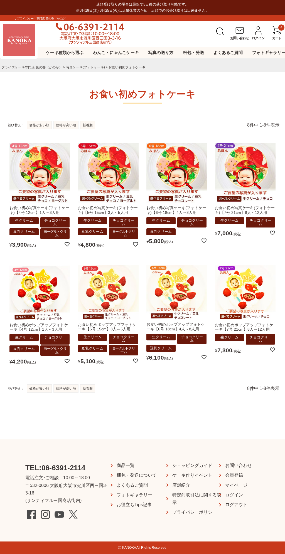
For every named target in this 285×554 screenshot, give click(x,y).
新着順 (88, 125)
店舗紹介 (181, 485)
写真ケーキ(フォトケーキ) (85, 67)
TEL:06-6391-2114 (55, 468)
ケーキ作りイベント (192, 475)
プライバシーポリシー (194, 512)
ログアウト (236, 504)
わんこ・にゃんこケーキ (116, 52)
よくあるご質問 (228, 52)
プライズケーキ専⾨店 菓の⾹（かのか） (31, 67)
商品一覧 (125, 465)
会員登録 (234, 475)
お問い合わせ (238, 465)
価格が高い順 (66, 125)
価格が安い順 (39, 125)
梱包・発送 (193, 52)
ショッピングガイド (192, 465)
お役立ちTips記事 (134, 504)
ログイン (234, 495)
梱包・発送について (137, 475)
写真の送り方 (160, 52)
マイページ (236, 485)
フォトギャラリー (134, 495)
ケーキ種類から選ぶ (64, 52)
